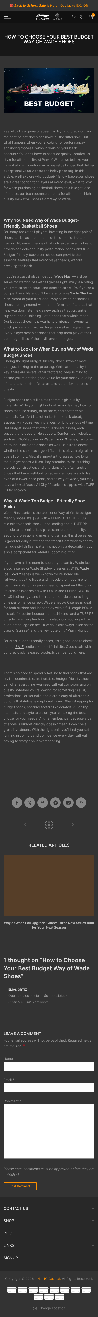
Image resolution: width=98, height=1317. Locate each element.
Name (9, 1059)
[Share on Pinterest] (42, 802)
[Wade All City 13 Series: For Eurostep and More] (25, 825)
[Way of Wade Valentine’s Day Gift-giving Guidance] (73, 825)
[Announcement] (49, 5)
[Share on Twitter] (29, 802)
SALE (19, 646)
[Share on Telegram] (55, 802)
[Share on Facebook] (17, 802)
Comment (12, 1101)
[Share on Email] (68, 802)
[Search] (74, 16)
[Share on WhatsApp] (81, 802)
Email (9, 1080)
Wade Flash (63, 276)
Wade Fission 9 (55, 439)
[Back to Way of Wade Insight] (49, 825)
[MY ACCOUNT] (82, 16)
